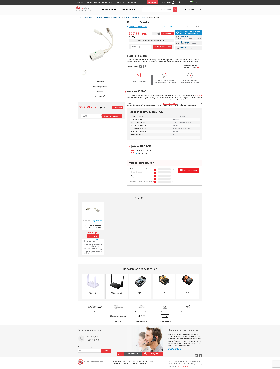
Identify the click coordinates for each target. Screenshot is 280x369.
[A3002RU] (93, 281)
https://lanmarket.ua (182, 366)
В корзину (118, 107)
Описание (100, 82)
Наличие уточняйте (138, 27)
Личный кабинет (166, 2)
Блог (124, 2)
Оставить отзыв (190, 170)
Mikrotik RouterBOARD (170, 104)
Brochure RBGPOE (143, 153)
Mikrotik (199, 67)
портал (153, 2)
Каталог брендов (127, 9)
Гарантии (118, 2)
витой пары (198, 95)
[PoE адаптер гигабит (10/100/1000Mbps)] (93, 209)
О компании (80, 2)
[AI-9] (187, 281)
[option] (101, 44)
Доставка (105, 2)
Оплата (111, 2)
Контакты (89, 2)
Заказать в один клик (112, 116)
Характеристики (100, 87)
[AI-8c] (164, 281)
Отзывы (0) (100, 96)
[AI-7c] (140, 281)
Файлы (100, 91)
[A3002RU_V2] (117, 281)
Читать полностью (175, 348)
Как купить (97, 2)
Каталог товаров (110, 9)
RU (180, 2)
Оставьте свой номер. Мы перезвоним (91, 347)
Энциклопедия (131, 2)
